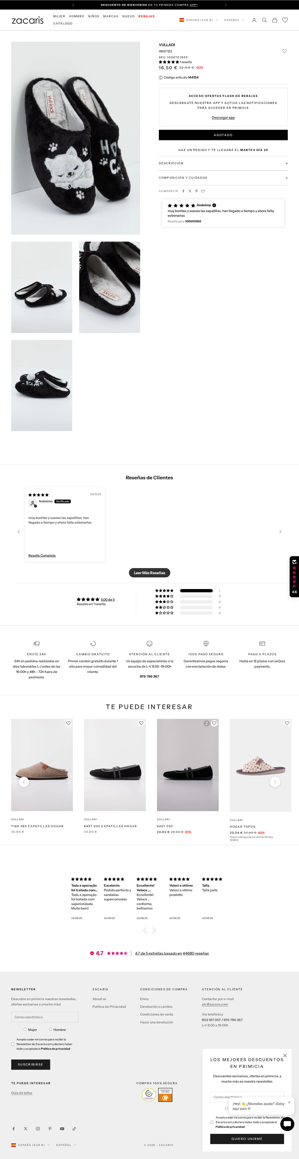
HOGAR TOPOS (243, 826)
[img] (38, 495)
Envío (144, 999)
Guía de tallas (21, 1093)
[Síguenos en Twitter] (25, 1128)
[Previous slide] (18, 531)
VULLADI (167, 44)
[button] (169, 62)
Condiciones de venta (156, 1014)
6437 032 (165, 826)
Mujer (32, 1030)
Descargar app (223, 117)
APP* (194, 5)
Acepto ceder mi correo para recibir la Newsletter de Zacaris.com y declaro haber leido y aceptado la (250, 1122)
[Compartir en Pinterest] (196, 191)
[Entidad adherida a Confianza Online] (157, 1095)
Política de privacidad (230, 1126)
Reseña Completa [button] (42, 555)
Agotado (223, 135)
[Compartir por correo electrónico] (203, 191)
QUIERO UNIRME (247, 1139)
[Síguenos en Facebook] (13, 1128)
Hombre (59, 1030)
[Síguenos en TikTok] (74, 1128)
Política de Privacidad (109, 1007)
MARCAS (111, 16)
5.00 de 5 (108, 599)
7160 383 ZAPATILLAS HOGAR (37, 826)
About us (99, 999)
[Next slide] (280, 531)
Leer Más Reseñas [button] (149, 572)
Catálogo (63, 23)
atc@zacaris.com (215, 1004)
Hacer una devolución (156, 1022)
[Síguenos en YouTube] (62, 1128)
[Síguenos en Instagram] (38, 1128)
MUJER (59, 16)
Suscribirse (30, 1064)
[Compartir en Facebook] (183, 191)
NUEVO (128, 16)
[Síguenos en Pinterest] (50, 1128)
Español (232, 20)
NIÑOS (94, 16)
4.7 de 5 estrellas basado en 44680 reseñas (172, 953)
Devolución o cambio (156, 1007)
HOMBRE (77, 16)
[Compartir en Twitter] (190, 191)
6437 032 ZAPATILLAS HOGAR (110, 826)
